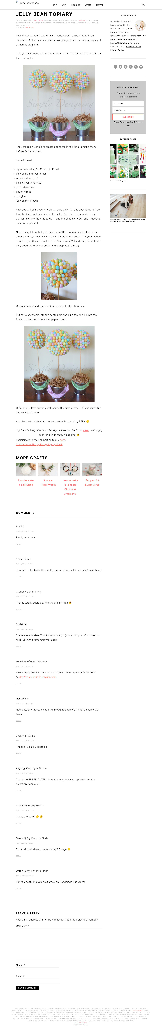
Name (20, 965)
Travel (99, 4)
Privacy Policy (137, 1010)
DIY (55, 4)
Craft (88, 4)
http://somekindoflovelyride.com (37, 677)
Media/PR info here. (119, 43)
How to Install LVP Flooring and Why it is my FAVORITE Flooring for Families (127, 220)
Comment (22, 926)
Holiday (31, 27)
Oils (64, 4)
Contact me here (124, 39)
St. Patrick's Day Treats (119, 181)
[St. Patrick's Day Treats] (128, 178)
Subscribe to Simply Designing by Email (39, 444)
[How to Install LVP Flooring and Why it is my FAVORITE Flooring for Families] (128, 217)
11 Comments (83, 20)
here (86, 430)
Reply (18, 544)
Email (20, 976)
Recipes (75, 4)
